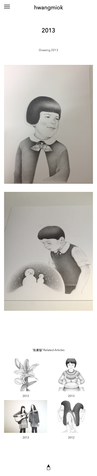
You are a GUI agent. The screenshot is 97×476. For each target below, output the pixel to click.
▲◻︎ (48, 466)
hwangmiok (48, 7)
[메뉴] (7, 6)
